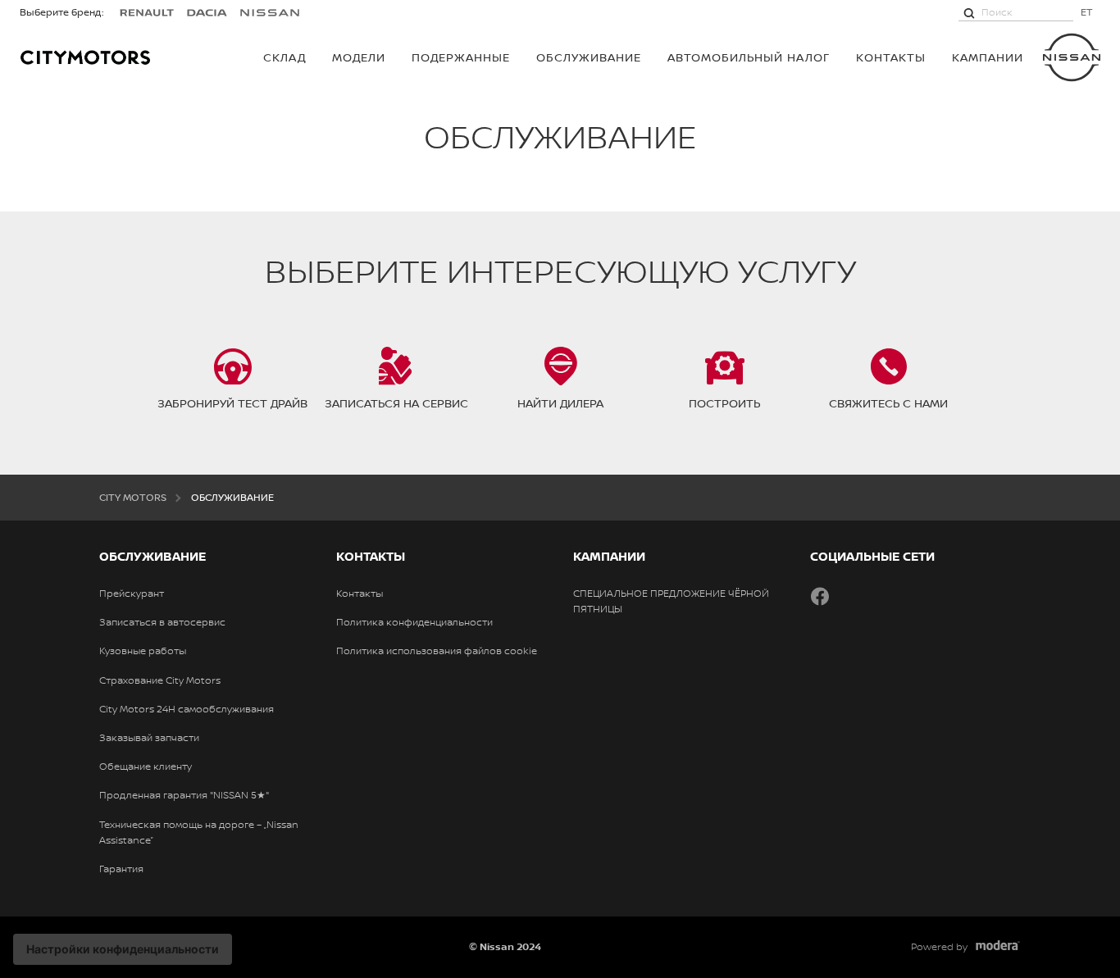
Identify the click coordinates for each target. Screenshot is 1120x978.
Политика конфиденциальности (414, 622)
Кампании (987, 57)
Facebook (820, 596)
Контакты (891, 57)
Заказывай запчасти (149, 737)
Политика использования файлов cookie (436, 650)
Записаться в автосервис (162, 622)
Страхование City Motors (160, 680)
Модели (358, 57)
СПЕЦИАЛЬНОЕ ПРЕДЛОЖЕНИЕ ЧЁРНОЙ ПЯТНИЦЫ (671, 601)
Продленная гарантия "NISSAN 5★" (184, 795)
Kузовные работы (142, 650)
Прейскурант (131, 593)
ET (1087, 12)
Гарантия (121, 869)
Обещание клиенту (145, 766)
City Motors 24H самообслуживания (186, 709)
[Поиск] (969, 12)
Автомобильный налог (748, 57)
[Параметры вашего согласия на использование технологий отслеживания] (122, 949)
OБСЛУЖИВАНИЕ (588, 57)
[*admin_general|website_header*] (1071, 57)
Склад (284, 57)
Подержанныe (461, 57)
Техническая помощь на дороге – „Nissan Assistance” (198, 832)
